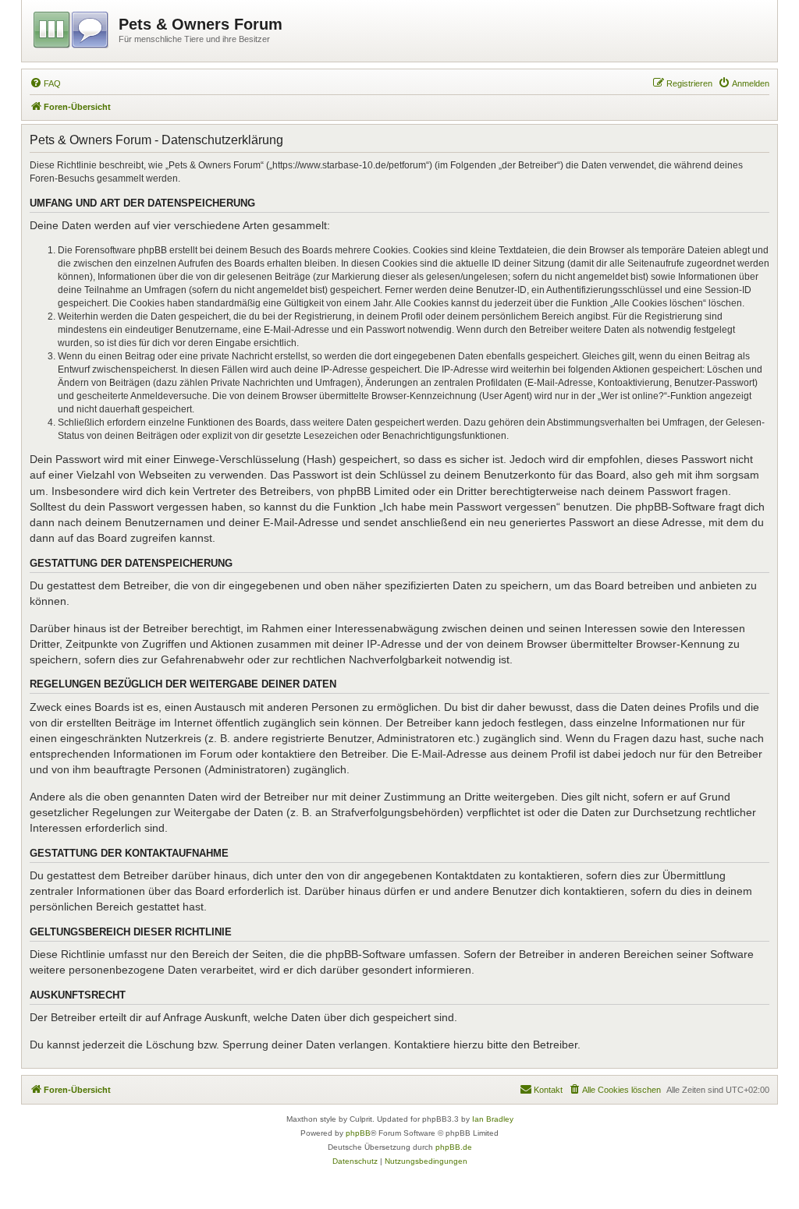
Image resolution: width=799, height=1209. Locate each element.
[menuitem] (45, 83)
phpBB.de (453, 1147)
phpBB (358, 1133)
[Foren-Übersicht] (72, 27)
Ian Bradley (492, 1119)
